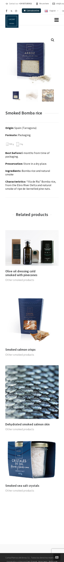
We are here (44, 3)
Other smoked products (19, 280)
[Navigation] (56, 19)
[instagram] (16, 11)
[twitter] (12, 11)
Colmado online (32, 10)
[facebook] (7, 11)
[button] (52, 40)
